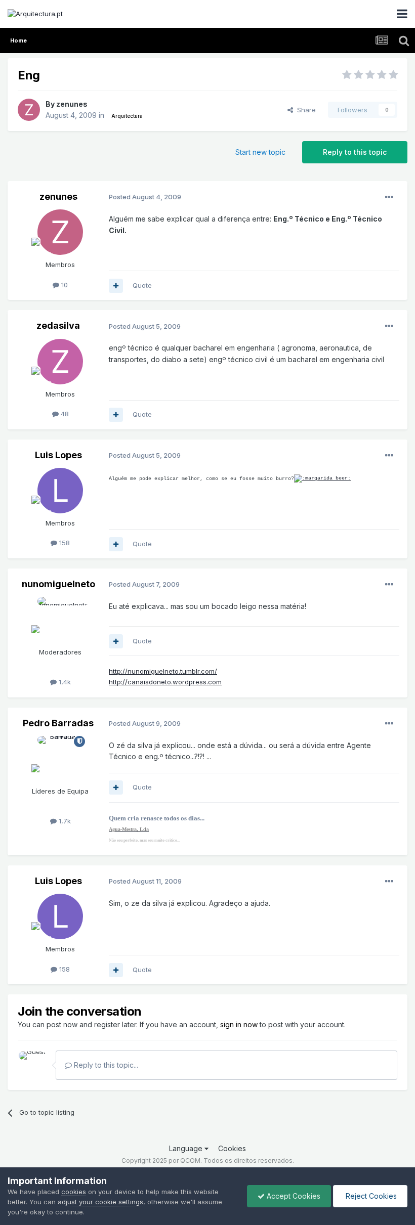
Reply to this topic (355, 152)
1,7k (64, 821)
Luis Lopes (58, 455)
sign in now (239, 1024)
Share (304, 110)
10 (63, 285)
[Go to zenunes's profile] (29, 110)
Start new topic (260, 152)
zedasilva (58, 325)
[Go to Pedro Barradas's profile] (60, 758)
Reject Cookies (370, 1196)
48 (64, 414)
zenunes (72, 104)
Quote (142, 285)
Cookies (232, 1148)
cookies (73, 1192)
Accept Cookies (292, 1196)
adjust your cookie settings (100, 1202)
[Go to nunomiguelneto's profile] (60, 619)
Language (186, 1148)
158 (63, 543)
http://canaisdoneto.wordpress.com (165, 682)
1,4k (64, 682)
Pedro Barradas (58, 723)
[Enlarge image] (322, 479)
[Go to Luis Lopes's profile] (60, 490)
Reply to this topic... (105, 1065)
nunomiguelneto (58, 584)
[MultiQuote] (116, 286)
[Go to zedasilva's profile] (60, 361)
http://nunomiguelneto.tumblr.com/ (163, 671)
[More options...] (389, 197)
